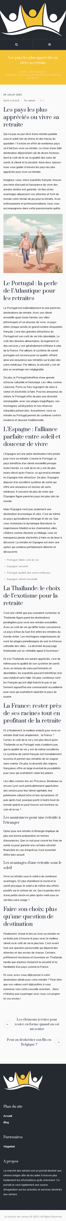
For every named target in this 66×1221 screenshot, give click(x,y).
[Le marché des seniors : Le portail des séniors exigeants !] (33, 19)
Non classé (37, 71)
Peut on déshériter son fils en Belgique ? (29, 1042)
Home (22, 71)
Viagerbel (9, 1146)
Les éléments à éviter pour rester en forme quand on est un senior (37, 1024)
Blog (6, 1122)
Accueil (7, 1115)
